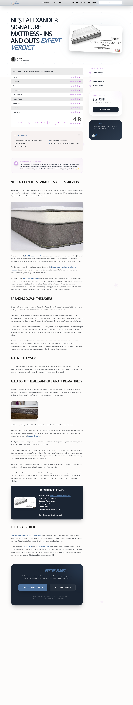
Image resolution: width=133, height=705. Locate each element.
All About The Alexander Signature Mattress (64, 143)
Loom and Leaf (43, 547)
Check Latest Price (33, 587)
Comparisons (58, 2)
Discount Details (63, 123)
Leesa (25, 547)
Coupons (92, 2)
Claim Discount (105, 109)
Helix (30, 547)
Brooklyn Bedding (33, 436)
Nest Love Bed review (31, 278)
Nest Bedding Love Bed (33, 256)
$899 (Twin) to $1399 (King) (60, 496)
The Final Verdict (20, 147)
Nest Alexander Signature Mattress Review (28, 140)
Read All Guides (62, 588)
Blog (83, 2)
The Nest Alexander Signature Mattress (26, 535)
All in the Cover (20, 143)
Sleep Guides (72, 2)
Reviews (45, 2)
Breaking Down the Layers (58, 140)
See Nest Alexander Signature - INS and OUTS (30, 123)
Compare (51, 123)
